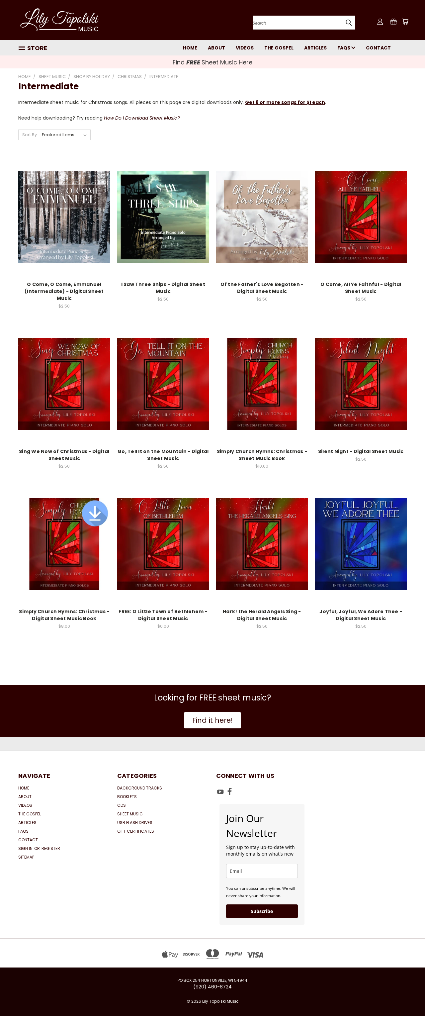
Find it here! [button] (212, 720)
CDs (121, 805)
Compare (62, 216)
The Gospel (279, 48)
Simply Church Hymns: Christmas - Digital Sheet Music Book (64, 615)
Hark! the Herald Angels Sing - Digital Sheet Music (262, 615)
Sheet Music (130, 814)
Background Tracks (139, 788)
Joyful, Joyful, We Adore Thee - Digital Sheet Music (360, 615)
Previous (407, 995)
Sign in (26, 848)
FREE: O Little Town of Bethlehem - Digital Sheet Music (163, 615)
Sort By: (30, 135)
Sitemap (26, 857)
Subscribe (262, 911)
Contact (378, 48)
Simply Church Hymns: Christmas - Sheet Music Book (262, 455)
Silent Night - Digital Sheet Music (361, 451)
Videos (245, 48)
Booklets (127, 796)
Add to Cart (64, 228)
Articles (315, 48)
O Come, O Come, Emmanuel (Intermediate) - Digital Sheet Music (64, 291)
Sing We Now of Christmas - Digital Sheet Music (64, 455)
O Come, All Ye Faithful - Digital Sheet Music (360, 288)
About (216, 48)
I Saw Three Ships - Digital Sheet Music (163, 288)
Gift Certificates (135, 831)
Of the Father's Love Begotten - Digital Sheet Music (262, 288)
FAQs (344, 48)
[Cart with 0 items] (405, 21)
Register (51, 848)
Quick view (64, 203)
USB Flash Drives (134, 822)
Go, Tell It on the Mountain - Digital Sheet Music (163, 455)
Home (190, 48)
